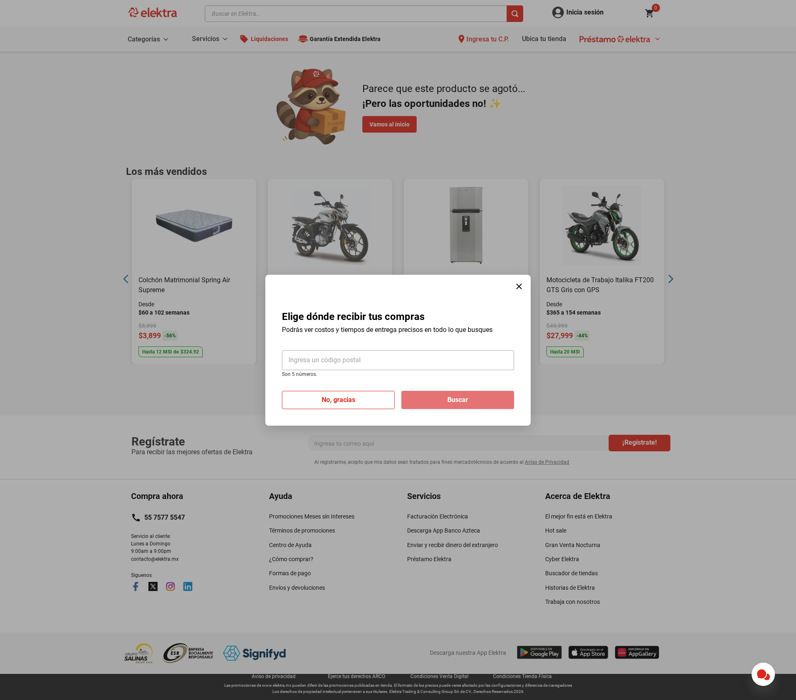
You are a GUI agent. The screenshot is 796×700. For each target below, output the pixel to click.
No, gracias (338, 399)
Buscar (457, 399)
